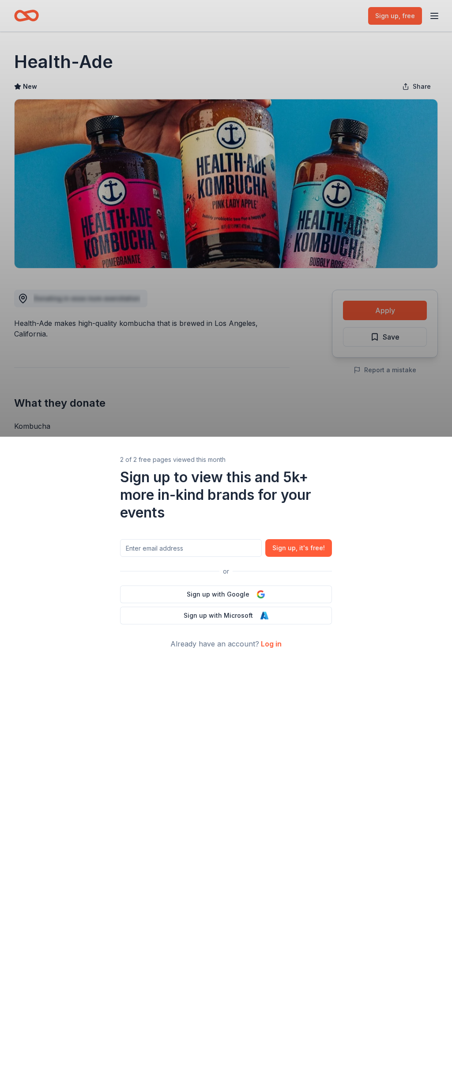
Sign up (298, 548)
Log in (271, 643)
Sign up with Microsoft (218, 615)
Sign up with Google (218, 594)
